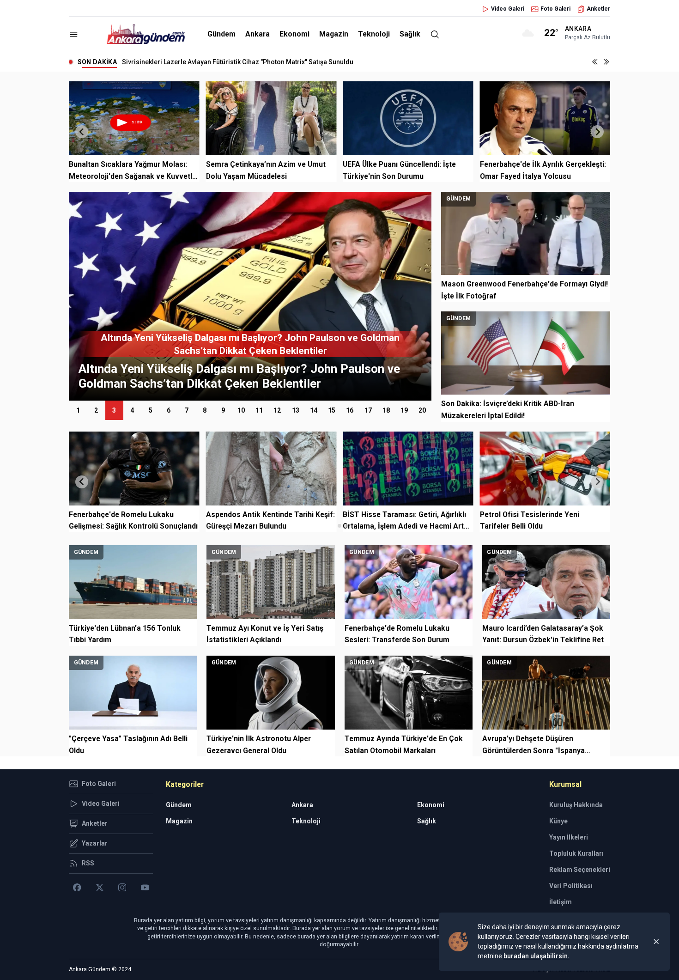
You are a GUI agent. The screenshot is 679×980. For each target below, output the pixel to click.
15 (331, 410)
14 (313, 410)
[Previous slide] (81, 131)
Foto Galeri (555, 9)
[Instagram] (122, 887)
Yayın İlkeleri (568, 837)
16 (349, 410)
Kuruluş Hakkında (576, 805)
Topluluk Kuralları (576, 853)
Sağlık (410, 34)
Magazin (333, 34)
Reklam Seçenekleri (579, 869)
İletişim (560, 902)
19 (404, 410)
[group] (250, 296)
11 (259, 410)
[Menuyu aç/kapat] (74, 34)
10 (241, 410)
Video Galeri (507, 9)
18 (386, 410)
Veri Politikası (571, 885)
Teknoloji (374, 34)
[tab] (332, 525)
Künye (558, 821)
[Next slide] (597, 131)
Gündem (221, 34)
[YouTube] (145, 887)
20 (422, 410)
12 (277, 410)
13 (295, 410)
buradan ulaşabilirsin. (536, 956)
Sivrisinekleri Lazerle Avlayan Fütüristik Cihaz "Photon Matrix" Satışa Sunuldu (237, 62)
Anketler (598, 9)
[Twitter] (99, 887)
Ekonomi (294, 34)
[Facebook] (77, 887)
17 (368, 410)
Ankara (257, 34)
